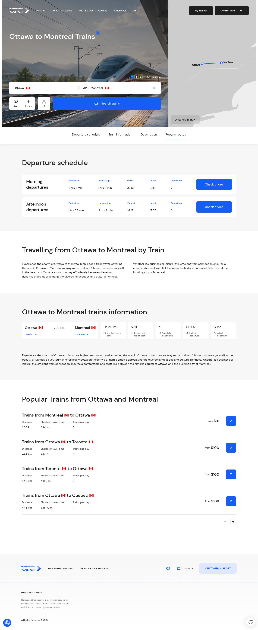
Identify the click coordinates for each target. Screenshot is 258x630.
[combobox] (31, 88)
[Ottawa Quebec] (231, 501)
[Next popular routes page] (233, 521)
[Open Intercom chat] (250, 622)
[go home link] (19, 10)
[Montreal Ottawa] (231, 421)
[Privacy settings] (7, 623)
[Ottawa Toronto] (231, 448)
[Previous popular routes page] (225, 521)
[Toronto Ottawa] (231, 474)
